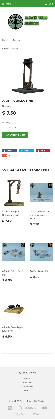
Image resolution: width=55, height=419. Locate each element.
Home (4, 40)
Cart (50, 3)
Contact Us (27, 386)
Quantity (6, 122)
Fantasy (16, 40)
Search (27, 378)
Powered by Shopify (35, 401)
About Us (27, 382)
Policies (27, 390)
